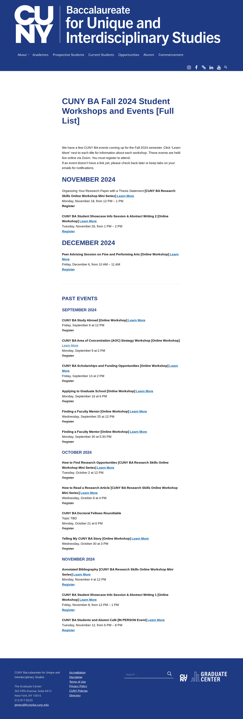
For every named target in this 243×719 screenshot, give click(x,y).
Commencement (171, 55)
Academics (40, 55)
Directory (75, 695)
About (22, 55)
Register (68, 610)
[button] (225, 67)
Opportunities (128, 55)
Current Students (101, 55)
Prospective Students (68, 55)
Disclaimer (75, 677)
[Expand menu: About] (28, 54)
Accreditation (77, 672)
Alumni (148, 55)
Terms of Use (77, 681)
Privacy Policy (78, 686)
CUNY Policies (78, 690)
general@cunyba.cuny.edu (32, 705)
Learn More (125, 196)
